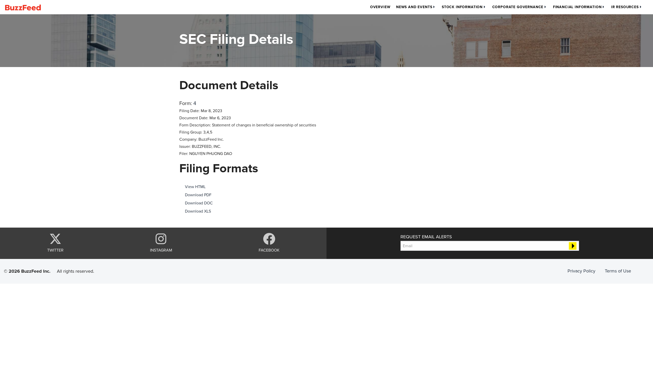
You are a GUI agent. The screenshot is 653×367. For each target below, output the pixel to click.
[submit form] (572, 246)
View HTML (195, 186)
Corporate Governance (518, 7)
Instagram (161, 250)
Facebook (269, 250)
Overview (380, 7)
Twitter (55, 250)
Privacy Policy (581, 271)
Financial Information (577, 7)
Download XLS (198, 211)
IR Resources (625, 7)
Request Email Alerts (426, 237)
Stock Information (462, 7)
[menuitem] (380, 7)
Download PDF (198, 195)
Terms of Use (618, 271)
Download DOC (199, 203)
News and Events (414, 7)
